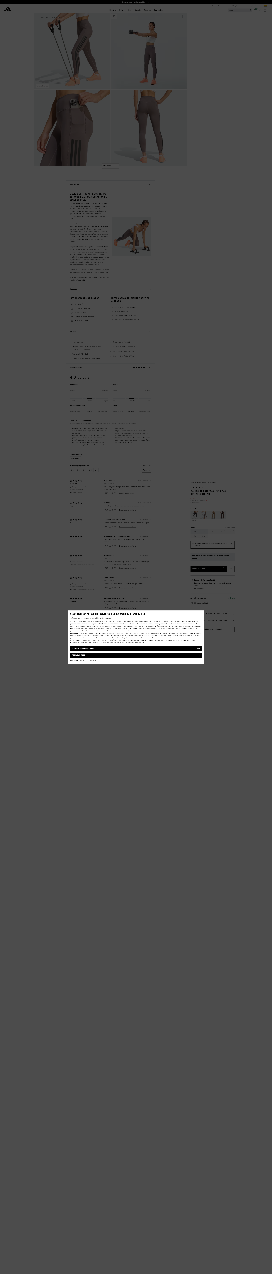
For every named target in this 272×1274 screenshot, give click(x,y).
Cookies (136, 631)
